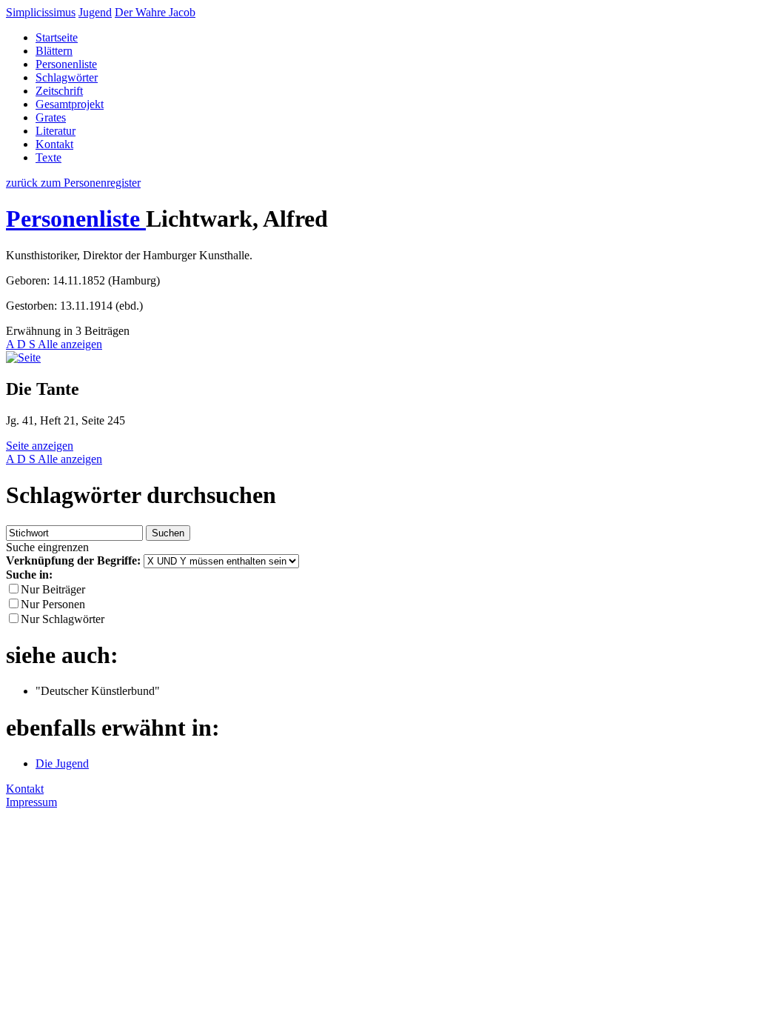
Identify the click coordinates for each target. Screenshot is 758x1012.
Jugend (95, 12)
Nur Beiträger (53, 589)
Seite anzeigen (39, 445)
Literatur (56, 130)
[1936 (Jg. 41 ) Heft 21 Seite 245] (23, 357)
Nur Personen (53, 604)
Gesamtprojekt (70, 104)
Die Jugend (62, 763)
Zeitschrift (59, 90)
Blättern (54, 50)
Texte (48, 157)
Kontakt (54, 144)
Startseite (57, 37)
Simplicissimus (41, 12)
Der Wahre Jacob (155, 12)
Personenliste (66, 64)
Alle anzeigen (70, 344)
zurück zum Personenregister (73, 182)
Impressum (31, 802)
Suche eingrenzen (47, 547)
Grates (51, 117)
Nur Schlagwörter (62, 619)
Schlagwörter (67, 77)
